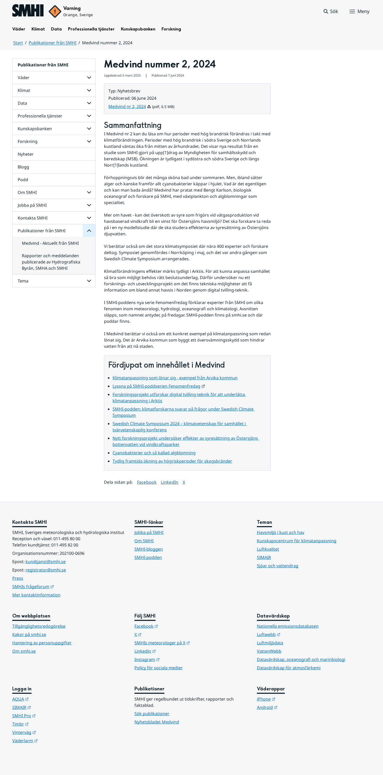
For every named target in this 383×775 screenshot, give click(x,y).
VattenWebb (269, 651)
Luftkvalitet (268, 549)
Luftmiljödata (270, 643)
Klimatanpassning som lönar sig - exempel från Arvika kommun (175, 378)
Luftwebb (294, 634)
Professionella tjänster (91, 29)
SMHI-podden (148, 557)
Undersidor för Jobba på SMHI (89, 205)
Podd (23, 179)
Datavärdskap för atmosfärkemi (288, 668)
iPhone (291, 699)
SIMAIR (264, 557)
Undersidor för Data (89, 103)
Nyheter (26, 154)
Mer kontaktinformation (36, 595)
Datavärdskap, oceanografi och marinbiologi (301, 659)
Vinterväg (49, 732)
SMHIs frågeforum (58, 586)
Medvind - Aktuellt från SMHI (50, 243)
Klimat (38, 29)
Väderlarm (50, 741)
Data (56, 29)
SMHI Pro (49, 716)
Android (293, 707)
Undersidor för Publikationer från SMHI (89, 230)
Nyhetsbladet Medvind (156, 722)
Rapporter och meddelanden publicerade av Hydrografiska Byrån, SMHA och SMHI (51, 262)
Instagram (172, 659)
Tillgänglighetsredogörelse (38, 626)
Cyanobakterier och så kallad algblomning (154, 453)
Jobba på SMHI (32, 205)
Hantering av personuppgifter (42, 643)
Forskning (171, 29)
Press (17, 578)
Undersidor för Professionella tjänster (89, 116)
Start (18, 43)
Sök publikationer (151, 713)
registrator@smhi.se (46, 570)
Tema (23, 281)
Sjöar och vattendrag (277, 566)
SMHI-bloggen (148, 549)
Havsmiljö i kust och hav (280, 532)
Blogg (23, 167)
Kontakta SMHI (32, 218)
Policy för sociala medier (158, 668)
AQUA (46, 699)
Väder (18, 29)
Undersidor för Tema (89, 281)
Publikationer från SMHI (52, 43)
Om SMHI (27, 192)
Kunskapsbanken (138, 29)
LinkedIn (169, 482)
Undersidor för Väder (89, 77)
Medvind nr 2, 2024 (129, 106)
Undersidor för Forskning (89, 141)
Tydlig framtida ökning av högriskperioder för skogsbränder (172, 461)
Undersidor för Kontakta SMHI (89, 218)
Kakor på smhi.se (29, 634)
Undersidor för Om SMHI (89, 192)
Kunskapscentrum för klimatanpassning (296, 541)
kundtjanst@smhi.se (46, 561)
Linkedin (170, 651)
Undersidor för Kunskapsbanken (89, 128)
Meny (363, 11)
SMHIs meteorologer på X (187, 643)
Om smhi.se (24, 651)
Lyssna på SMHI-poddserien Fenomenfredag (159, 386)
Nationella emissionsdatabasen (288, 626)
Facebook (147, 482)
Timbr (46, 724)
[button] (330, 11)
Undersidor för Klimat (89, 90)
